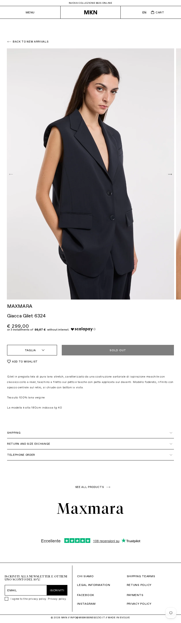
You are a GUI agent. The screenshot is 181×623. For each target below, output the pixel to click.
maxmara (19, 306)
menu (30, 12)
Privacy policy (57, 598)
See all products (89, 487)
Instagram (86, 603)
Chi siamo (85, 576)
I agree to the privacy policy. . (39, 598)
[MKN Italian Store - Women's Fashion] (91, 12)
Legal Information (93, 585)
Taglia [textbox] (30, 350)
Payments (135, 595)
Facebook (85, 595)
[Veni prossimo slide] (169, 174)
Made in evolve (119, 617)
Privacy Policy (139, 603)
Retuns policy (139, 585)
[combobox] (32, 350)
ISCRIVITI (57, 590)
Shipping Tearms (141, 576)
